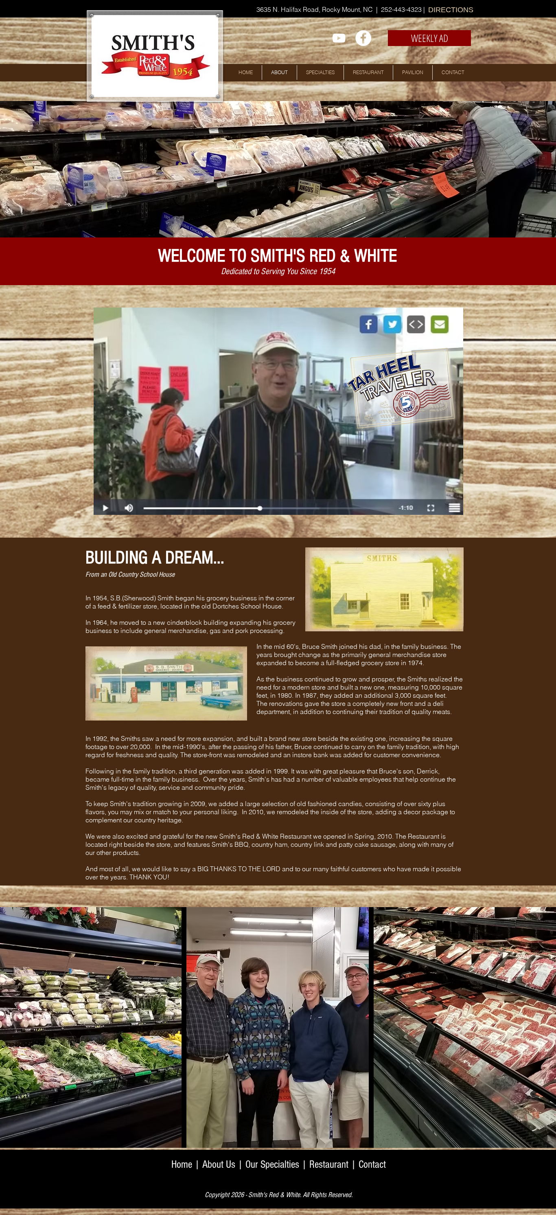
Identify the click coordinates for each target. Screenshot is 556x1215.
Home (181, 1164)
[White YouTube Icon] (339, 38)
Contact (372, 1164)
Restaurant (328, 1164)
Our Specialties (272, 1164)
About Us (218, 1164)
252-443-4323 (402, 9)
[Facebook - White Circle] (363, 38)
